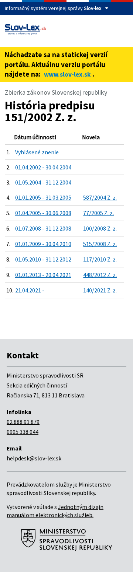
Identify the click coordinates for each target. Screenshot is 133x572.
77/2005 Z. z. (98, 213)
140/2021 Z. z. (100, 290)
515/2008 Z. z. (100, 244)
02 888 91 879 (23, 421)
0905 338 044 (22, 431)
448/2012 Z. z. (100, 274)
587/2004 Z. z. (100, 197)
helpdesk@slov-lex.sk (34, 458)
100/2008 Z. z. (100, 228)
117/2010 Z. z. (100, 259)
